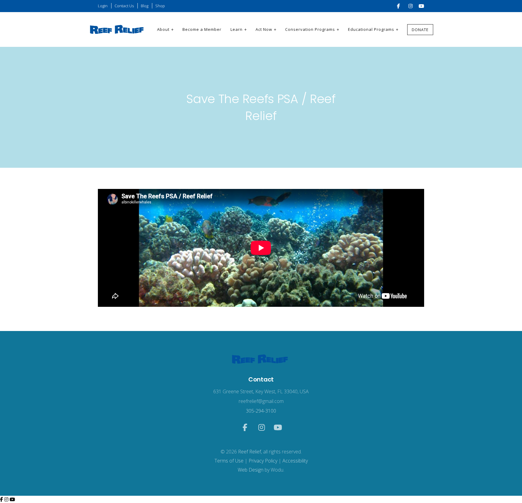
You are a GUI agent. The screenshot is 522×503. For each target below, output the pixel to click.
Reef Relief (249, 451)
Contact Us (124, 5)
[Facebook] (2, 499)
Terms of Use (228, 460)
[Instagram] (7, 499)
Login (103, 5)
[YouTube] (12, 499)
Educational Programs (371, 29)
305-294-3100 (261, 410)
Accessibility (295, 460)
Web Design (250, 469)
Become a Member (201, 29)
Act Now (264, 29)
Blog (144, 5)
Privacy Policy (263, 460)
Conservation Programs (310, 29)
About (163, 29)
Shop (160, 5)
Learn (236, 29)
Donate (420, 29)
